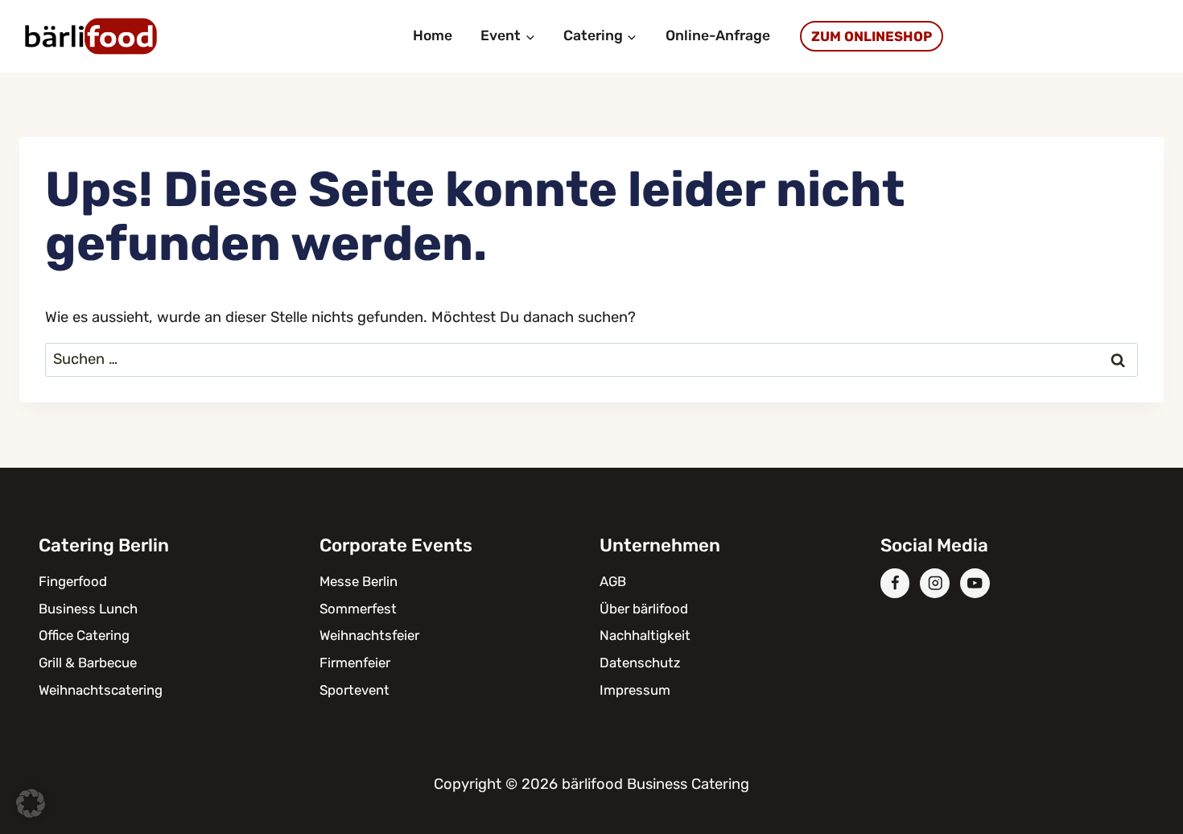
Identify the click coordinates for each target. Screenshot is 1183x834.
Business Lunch (88, 609)
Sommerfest (358, 609)
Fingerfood (73, 581)
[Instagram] (935, 583)
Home (432, 35)
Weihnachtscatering (101, 690)
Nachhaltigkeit (645, 635)
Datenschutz (640, 662)
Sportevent (354, 690)
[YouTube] (975, 583)
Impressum (635, 690)
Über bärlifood (644, 609)
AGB (613, 581)
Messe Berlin (358, 581)
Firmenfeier (354, 662)
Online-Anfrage (718, 35)
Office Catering (84, 635)
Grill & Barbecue (88, 662)
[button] (30, 803)
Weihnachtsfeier (369, 635)
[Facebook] (895, 583)
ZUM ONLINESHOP (871, 36)
